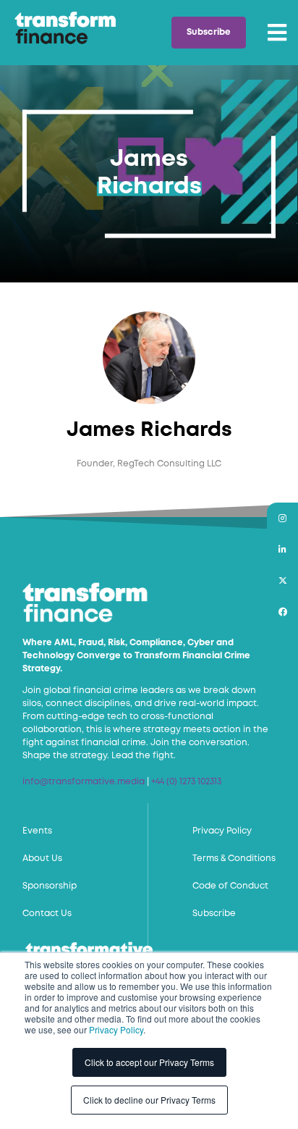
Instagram (282, 518)
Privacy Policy (116, 1029)
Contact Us (47, 914)
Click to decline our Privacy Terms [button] (149, 1100)
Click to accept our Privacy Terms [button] (149, 1062)
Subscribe (209, 32)
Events (37, 831)
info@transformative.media (83, 782)
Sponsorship (49, 886)
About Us (42, 859)
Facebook (282, 611)
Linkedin (282, 549)
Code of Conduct (230, 886)
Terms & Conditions (234, 859)
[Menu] (277, 32)
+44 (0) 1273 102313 (186, 782)
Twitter (282, 580)
